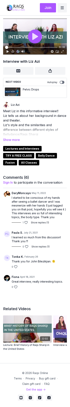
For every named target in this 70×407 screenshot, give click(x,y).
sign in (8, 182)
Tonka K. (18, 256)
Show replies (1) (40, 222)
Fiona (15, 277)
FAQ (47, 383)
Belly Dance (46, 155)
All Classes (29, 162)
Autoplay (52, 82)
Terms (18, 378)
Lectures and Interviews (22, 148)
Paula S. (17, 232)
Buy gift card (47, 378)
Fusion (10, 162)
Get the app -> (36, 389)
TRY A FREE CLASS (18, 155)
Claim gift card (31, 383)
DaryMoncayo (21, 193)
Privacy (30, 378)
